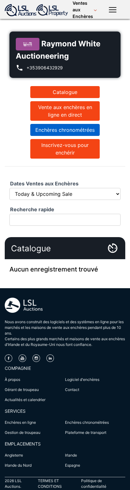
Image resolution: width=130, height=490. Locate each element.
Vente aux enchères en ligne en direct (65, 111)
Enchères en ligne (20, 422)
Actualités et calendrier (25, 399)
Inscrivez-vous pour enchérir (65, 149)
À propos (12, 379)
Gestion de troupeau (22, 432)
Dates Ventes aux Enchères (44, 183)
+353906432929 (45, 67)
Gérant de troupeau (22, 389)
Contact (72, 389)
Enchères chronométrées (65, 130)
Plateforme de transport (85, 432)
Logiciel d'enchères (82, 379)
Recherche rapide (32, 209)
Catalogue (65, 92)
